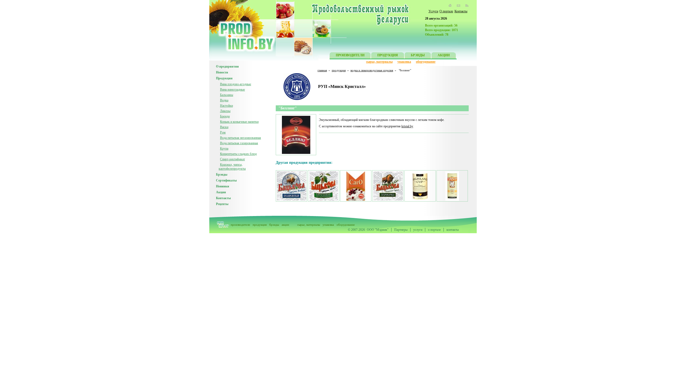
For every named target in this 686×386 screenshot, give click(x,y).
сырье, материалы (379, 62)
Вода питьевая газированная (239, 143)
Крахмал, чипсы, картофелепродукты (232, 166)
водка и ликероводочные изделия (372, 70)
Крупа (224, 148)
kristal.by (407, 126)
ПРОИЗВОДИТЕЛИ (350, 55)
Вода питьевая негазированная (240, 138)
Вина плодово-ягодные (235, 84)
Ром (223, 132)
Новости (222, 72)
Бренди (225, 116)
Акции (221, 192)
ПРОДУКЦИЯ (387, 55)
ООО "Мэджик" (378, 230)
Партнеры (401, 230)
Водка (224, 100)
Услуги (433, 11)
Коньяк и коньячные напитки (239, 122)
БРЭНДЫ (418, 55)
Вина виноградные (232, 89)
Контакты (460, 11)
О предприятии (227, 66)
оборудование (425, 62)
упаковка (404, 62)
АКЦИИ (444, 55)
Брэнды (221, 174)
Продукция (224, 78)
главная (322, 70)
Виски (224, 127)
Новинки (222, 186)
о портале (434, 230)
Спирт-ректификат (232, 159)
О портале (446, 11)
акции (285, 224)
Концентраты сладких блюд (238, 154)
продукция (339, 70)
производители (240, 224)
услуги (417, 230)
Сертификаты (226, 180)
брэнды (274, 224)
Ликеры (225, 111)
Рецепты (222, 204)
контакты (452, 230)
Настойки (226, 105)
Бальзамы (226, 95)
